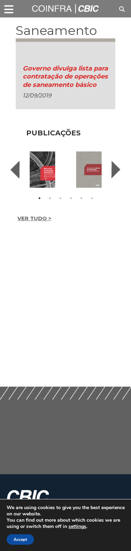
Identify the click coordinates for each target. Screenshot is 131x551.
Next (116, 169)
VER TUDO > (34, 218)
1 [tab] (39, 198)
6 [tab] (91, 198)
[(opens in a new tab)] (42, 169)
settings (77, 526)
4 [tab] (70, 198)
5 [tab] (81, 198)
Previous (15, 169)
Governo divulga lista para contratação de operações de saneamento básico (65, 77)
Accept (20, 539)
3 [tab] (60, 198)
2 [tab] (49, 198)
